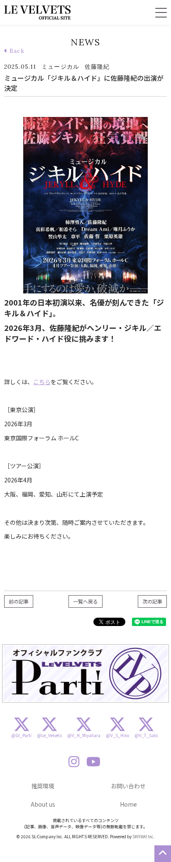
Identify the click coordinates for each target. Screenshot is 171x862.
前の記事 (19, 601)
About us (43, 804)
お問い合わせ (128, 786)
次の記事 (152, 601)
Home (128, 804)
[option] (85, 673)
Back (15, 51)
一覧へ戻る (85, 601)
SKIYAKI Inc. (143, 836)
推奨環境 (42, 786)
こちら (42, 382)
